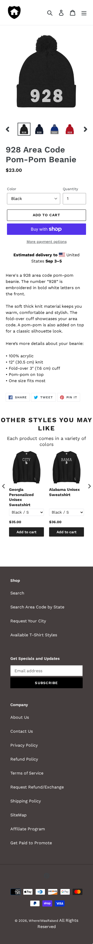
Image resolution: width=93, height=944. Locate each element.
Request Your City (28, 620)
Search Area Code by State (37, 607)
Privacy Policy (24, 745)
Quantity (70, 189)
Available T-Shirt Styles (33, 634)
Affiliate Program (27, 828)
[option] (24, 129)
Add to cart (26, 532)
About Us (19, 717)
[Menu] (84, 12)
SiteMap (18, 815)
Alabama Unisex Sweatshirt (64, 492)
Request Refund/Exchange (37, 787)
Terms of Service (26, 773)
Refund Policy (24, 759)
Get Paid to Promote (31, 842)
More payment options (47, 241)
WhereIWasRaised (43, 921)
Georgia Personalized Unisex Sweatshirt (21, 497)
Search (17, 593)
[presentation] (3, 486)
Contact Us (21, 731)
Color (11, 189)
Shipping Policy (25, 801)
